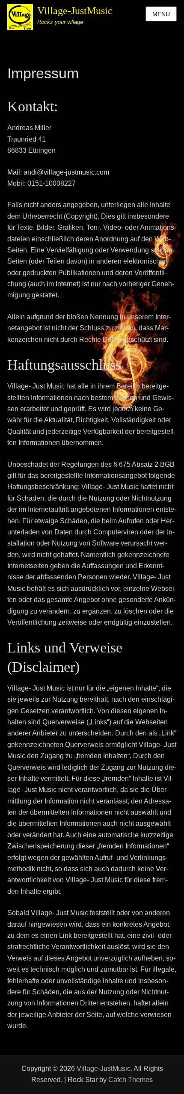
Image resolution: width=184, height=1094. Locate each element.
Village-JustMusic (75, 10)
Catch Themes (130, 1079)
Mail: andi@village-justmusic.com (58, 172)
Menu (161, 14)
